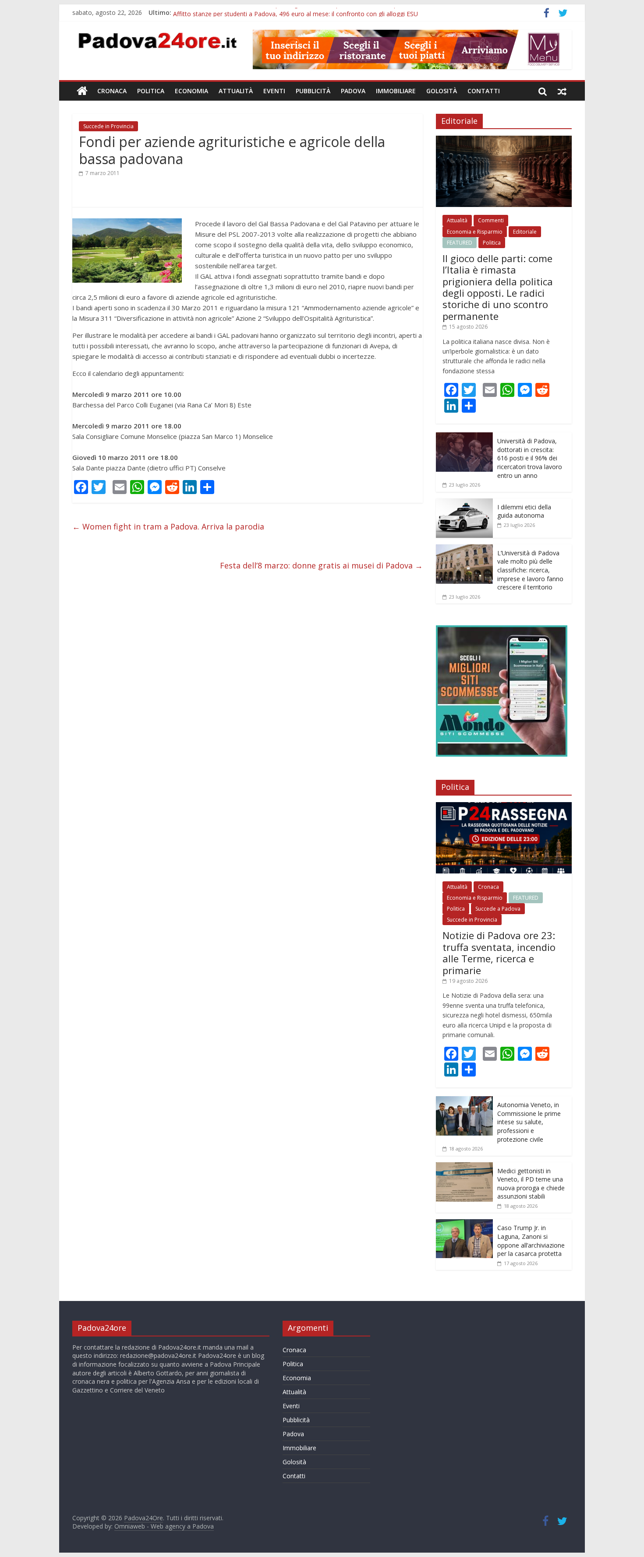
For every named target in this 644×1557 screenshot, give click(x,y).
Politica (150, 91)
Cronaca (112, 91)
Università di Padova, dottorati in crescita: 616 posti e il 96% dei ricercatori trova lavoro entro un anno (529, 458)
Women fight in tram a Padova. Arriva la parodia (168, 526)
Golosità (441, 91)
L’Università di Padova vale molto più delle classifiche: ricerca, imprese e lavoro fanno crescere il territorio (530, 570)
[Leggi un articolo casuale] (562, 91)
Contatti (483, 91)
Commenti (491, 220)
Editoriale (525, 231)
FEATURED (459, 242)
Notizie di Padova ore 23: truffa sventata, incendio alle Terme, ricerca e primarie (499, 952)
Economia (191, 91)
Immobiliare (396, 91)
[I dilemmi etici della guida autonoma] (464, 503)
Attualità (236, 91)
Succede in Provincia (108, 126)
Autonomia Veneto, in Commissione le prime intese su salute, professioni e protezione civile (529, 1122)
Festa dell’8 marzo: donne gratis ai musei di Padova (321, 565)
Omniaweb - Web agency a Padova (164, 1526)
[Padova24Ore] (82, 91)
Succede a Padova (497, 908)
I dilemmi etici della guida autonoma (524, 511)
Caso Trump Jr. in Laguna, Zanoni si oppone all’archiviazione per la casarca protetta (531, 1241)
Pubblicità (313, 91)
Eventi (274, 91)
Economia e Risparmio (474, 231)
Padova (353, 91)
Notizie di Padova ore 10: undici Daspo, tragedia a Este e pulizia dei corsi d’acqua (287, 12)
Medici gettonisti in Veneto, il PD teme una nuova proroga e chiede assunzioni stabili (531, 1184)
